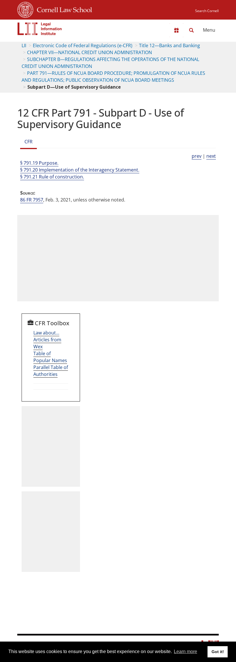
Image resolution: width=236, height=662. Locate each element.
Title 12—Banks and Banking (169, 45)
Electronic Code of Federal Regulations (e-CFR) (82, 45)
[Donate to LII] (176, 30)
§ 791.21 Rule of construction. (52, 177)
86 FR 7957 (31, 200)
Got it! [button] (218, 651)
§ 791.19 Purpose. (39, 163)
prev (196, 156)
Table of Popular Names (50, 357)
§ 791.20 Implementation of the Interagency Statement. (79, 170)
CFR (28, 141)
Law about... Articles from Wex (47, 340)
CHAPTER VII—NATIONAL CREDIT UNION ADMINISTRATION (89, 52)
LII (24, 45)
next (211, 156)
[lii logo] (40, 29)
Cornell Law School (62, 9)
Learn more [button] (185, 651)
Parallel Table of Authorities (50, 370)
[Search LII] (191, 30)
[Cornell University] (25, 9)
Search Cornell (207, 10)
